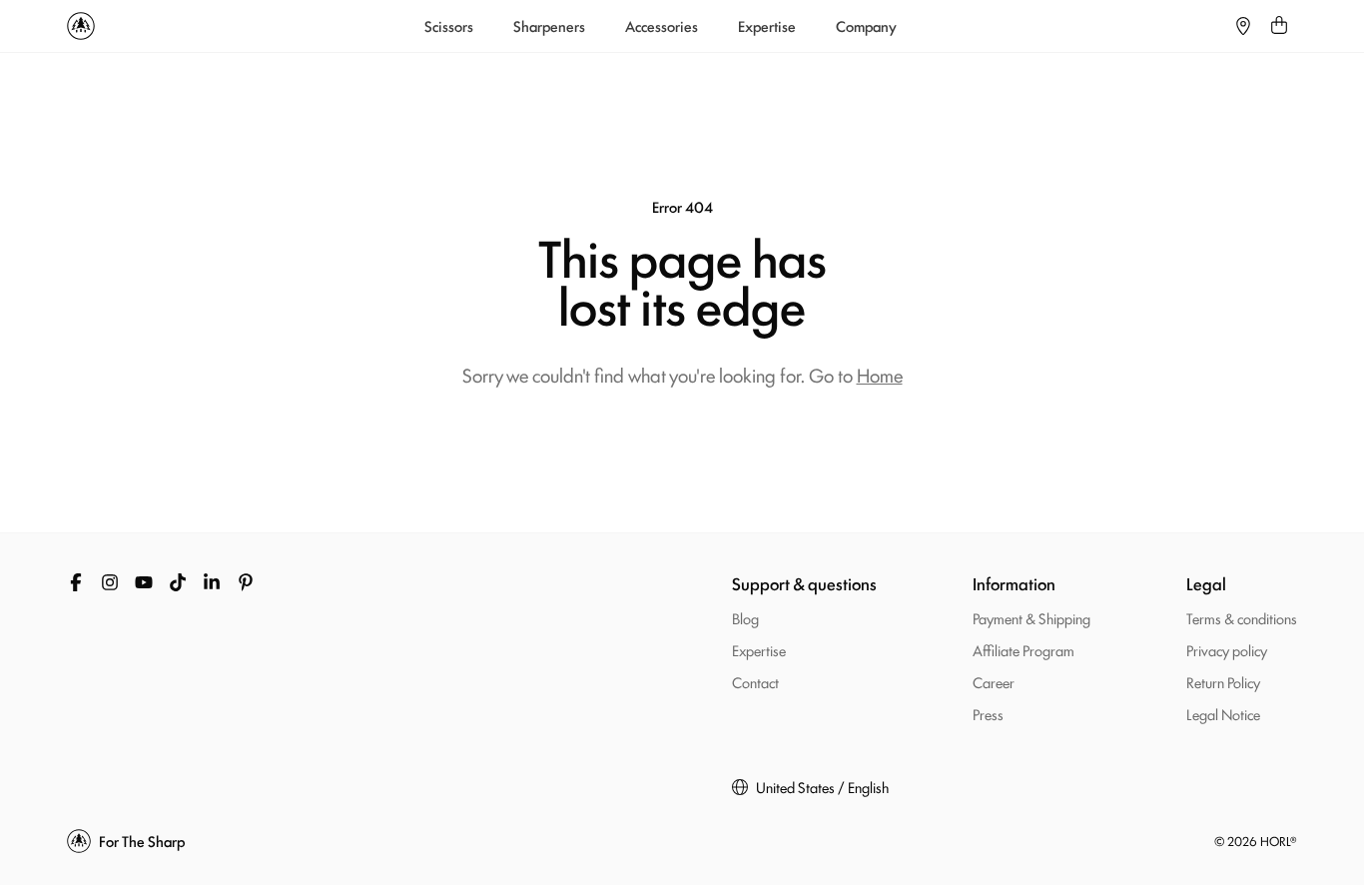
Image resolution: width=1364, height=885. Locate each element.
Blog (745, 617)
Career (994, 681)
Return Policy (1223, 681)
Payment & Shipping (1031, 617)
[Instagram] (110, 582)
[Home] (81, 26)
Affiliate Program (1023, 649)
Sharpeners (549, 26)
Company (866, 26)
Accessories (661, 26)
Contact (755, 681)
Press (988, 713)
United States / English (822, 787)
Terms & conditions (1241, 617)
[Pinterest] (246, 582)
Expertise (767, 26)
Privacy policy (1226, 649)
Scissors (448, 26)
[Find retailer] (1243, 26)
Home (880, 375)
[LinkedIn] (212, 582)
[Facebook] (76, 582)
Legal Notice (1223, 713)
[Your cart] (1279, 26)
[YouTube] (144, 582)
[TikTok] (178, 582)
